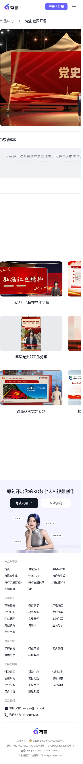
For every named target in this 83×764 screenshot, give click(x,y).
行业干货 (33, 648)
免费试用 (21, 503)
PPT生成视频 (36, 582)
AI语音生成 (59, 576)
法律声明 (57, 685)
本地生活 (57, 618)
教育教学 (33, 605)
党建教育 (9, 625)
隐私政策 (33, 691)
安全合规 (33, 685)
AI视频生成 (10, 576)
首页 (7, 569)
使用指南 (9, 678)
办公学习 (9, 632)
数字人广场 (59, 569)
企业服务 (9, 685)
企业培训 (9, 612)
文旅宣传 (33, 618)
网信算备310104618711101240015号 (25, 745)
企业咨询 (56, 503)
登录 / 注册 (56, 6)
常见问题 (33, 678)
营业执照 (21, 740)
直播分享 (9, 655)
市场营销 (9, 605)
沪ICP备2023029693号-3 (61, 745)
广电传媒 (57, 605)
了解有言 (9, 648)
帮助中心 (33, 671)
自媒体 (32, 625)
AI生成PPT (58, 582)
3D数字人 (34, 569)
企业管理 (9, 618)
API (30, 589)
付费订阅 (9, 671)
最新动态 (57, 678)
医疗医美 (57, 612)
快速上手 (57, 671)
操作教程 (33, 655)
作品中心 (7, 21)
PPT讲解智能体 (13, 582)
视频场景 (9, 589)
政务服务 (33, 612)
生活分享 (57, 625)
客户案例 (57, 648)
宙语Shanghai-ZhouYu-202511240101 (40, 750)
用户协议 (9, 691)
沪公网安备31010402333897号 (48, 740)
